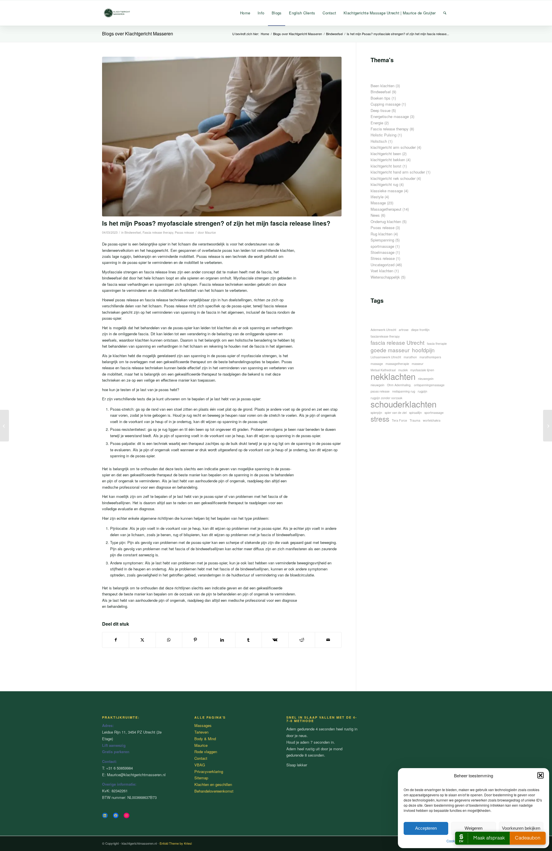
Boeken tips (380, 98)
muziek (403, 370)
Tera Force (399, 420)
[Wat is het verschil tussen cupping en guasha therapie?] (4, 425)
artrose (404, 330)
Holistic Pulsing (383, 135)
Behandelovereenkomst (213, 791)
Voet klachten (382, 270)
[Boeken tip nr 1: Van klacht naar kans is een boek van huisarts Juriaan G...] (547, 425)
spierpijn (376, 412)
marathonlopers (430, 357)
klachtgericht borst (386, 166)
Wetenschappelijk (385, 277)
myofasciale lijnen (422, 370)
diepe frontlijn (420, 330)
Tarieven (201, 732)
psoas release (380, 391)
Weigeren (473, 828)
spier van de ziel (396, 412)
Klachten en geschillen (213, 784)
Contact (200, 758)
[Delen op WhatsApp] (169, 639)
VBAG (199, 765)
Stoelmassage (382, 252)
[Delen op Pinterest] (195, 639)
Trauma (415, 420)
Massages (203, 725)
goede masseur (390, 350)
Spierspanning (382, 240)
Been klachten (382, 85)
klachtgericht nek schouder (393, 178)
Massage (378, 202)
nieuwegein (426, 378)
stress (380, 419)
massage (377, 363)
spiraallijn (415, 412)
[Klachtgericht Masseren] (117, 13)
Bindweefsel (132, 232)
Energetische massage (390, 116)
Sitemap (201, 777)
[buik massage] (222, 137)
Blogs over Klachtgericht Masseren (137, 33)
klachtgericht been (386, 153)
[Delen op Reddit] (302, 639)
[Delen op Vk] (275, 639)
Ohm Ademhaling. (399, 385)
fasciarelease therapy (385, 336)
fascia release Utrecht (397, 342)
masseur (417, 363)
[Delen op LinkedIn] (222, 639)
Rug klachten (381, 234)
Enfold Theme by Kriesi (176, 843)
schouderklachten (403, 404)
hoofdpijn (423, 350)
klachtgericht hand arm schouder (398, 172)
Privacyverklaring (208, 771)
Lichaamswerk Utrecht (386, 357)
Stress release (383, 258)
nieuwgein (377, 385)
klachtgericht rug (384, 184)
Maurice (210, 232)
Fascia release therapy (158, 232)
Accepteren (426, 828)
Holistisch (379, 141)
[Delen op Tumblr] (248, 639)
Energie (377, 122)
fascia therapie (437, 343)
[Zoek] (445, 13)
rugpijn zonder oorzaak (386, 398)
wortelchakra (431, 420)
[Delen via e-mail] (328, 639)
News (375, 215)
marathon (410, 357)
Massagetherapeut (386, 209)
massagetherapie (397, 363)
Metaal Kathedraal (383, 370)
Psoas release (184, 232)
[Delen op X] (142, 639)
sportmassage (382, 246)
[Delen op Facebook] (115, 639)
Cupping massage (385, 104)
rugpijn (422, 391)
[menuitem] (245, 13)
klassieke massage (387, 190)
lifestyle (377, 196)
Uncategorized (382, 264)
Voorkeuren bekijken (521, 828)
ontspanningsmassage (429, 385)
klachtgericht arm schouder (393, 147)
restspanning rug (403, 391)
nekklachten (393, 376)
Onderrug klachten (386, 221)
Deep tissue (380, 110)
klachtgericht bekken (388, 159)
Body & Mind (205, 738)
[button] (540, 775)
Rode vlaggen (205, 751)
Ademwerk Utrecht (383, 330)
